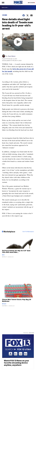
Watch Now (31, 2)
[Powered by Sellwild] (31, 332)
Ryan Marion (11, 56)
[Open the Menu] (3, 2)
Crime (4, 15)
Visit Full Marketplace (28, 231)
